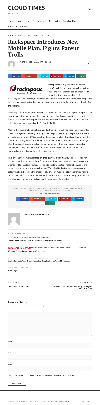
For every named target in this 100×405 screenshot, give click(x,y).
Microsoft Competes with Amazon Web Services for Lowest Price (72, 287)
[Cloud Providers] (73, 8)
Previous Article (17, 282)
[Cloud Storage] (62, 8)
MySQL (42, 190)
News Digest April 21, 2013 (19, 286)
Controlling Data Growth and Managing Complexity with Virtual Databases (39, 261)
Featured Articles (47, 247)
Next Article (85, 282)
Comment (12, 311)
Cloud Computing (14, 237)
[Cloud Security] (78, 8)
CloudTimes (12, 289)
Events (20, 21)
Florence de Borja (28, 62)
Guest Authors (70, 21)
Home (11, 21)
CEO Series (54, 21)
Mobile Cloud (15, 35)
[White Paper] (84, 8)
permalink (67, 190)
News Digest (12, 268)
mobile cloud (34, 190)
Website (11, 364)
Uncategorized (41, 35)
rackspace (48, 190)
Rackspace (53, 84)
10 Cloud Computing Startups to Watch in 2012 (27, 251)
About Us (12, 26)
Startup (68, 247)
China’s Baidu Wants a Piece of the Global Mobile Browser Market (35, 240)
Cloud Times (26, 7)
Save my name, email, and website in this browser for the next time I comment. (42, 375)
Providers (28, 35)
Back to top (86, 401)
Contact (24, 26)
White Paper (57, 258)
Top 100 (30, 21)
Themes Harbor (63, 401)
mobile (83, 188)
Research (41, 21)
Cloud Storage (34, 247)
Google (71, 188)
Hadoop (85, 161)
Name (10, 341)
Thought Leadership (79, 247)
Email (10, 353)
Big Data (11, 247)
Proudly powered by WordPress (20, 401)
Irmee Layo (77, 291)
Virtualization (25, 248)
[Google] (67, 8)
